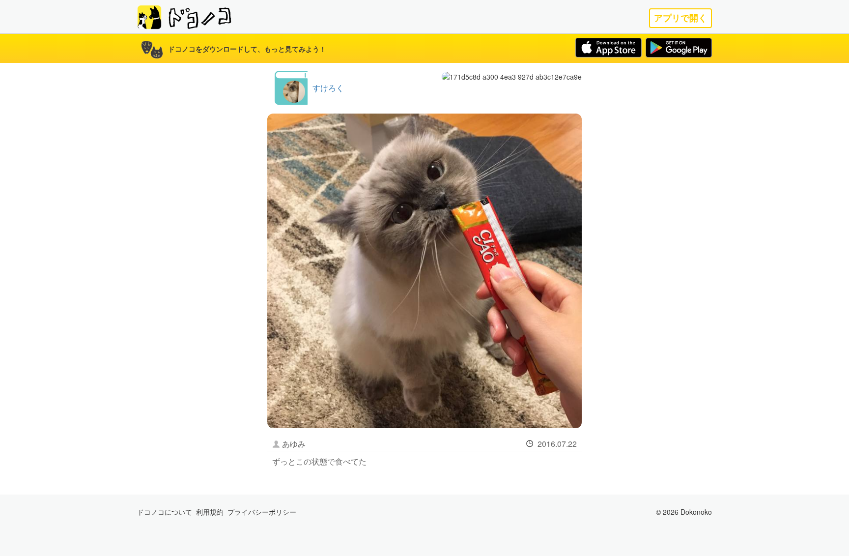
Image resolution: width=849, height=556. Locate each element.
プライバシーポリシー (261, 512)
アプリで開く (680, 18)
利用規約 (210, 512)
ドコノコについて (164, 512)
